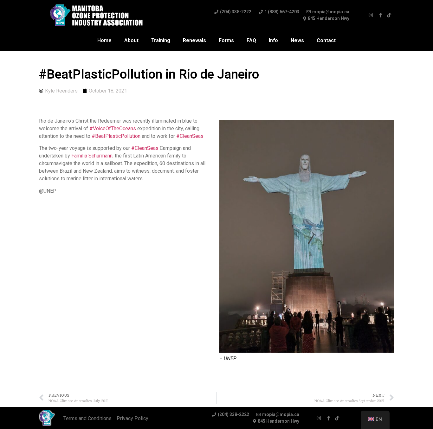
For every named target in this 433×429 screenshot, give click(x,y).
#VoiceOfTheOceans (112, 128)
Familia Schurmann (92, 156)
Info (273, 40)
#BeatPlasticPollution (116, 136)
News (297, 40)
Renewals (194, 40)
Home (104, 40)
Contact (326, 40)
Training (160, 40)
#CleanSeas (190, 136)
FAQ (251, 40)
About (131, 40)
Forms (226, 40)
